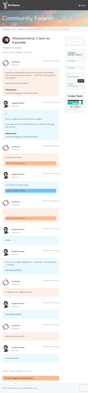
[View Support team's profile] (5, 104)
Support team (17, 103)
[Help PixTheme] (11, 5)
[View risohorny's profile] (5, 63)
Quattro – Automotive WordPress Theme (31, 29)
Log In (81, 81)
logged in (18, 93)
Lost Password (73, 86)
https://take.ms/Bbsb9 (13, 270)
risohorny (15, 62)
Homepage (6, 29)
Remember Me (73, 77)
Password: (71, 68)
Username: (71, 61)
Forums (13, 29)
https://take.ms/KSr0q (13, 314)
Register (70, 84)
